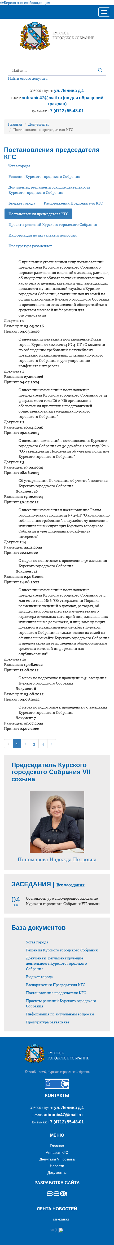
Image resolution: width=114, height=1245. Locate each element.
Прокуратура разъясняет (30, 246)
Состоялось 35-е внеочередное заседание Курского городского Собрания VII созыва (63, 901)
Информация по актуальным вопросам (42, 235)
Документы (38, 124)
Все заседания (70, 884)
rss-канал (61, 1219)
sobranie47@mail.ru (42, 97)
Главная (15, 124)
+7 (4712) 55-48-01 (66, 111)
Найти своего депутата (27, 78)
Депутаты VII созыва (57, 1159)
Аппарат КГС (57, 1152)
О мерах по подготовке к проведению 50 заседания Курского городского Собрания (63, 710)
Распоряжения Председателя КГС (73, 203)
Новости (57, 1166)
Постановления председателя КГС (38, 214)
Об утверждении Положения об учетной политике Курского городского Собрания (63, 483)
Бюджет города (21, 203)
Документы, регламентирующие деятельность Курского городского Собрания (49, 190)
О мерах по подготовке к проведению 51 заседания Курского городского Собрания (63, 680)
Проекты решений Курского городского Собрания (52, 224)
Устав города (19, 166)
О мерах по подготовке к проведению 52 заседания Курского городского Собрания (63, 563)
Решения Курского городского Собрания (44, 176)
